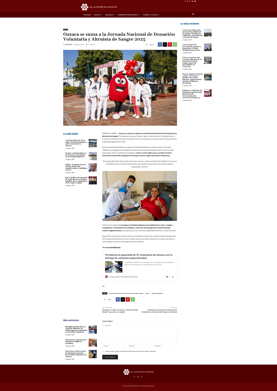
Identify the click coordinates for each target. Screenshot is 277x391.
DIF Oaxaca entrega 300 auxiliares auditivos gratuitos (75, 341)
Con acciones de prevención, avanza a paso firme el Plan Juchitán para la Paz (191, 47)
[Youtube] (195, 1)
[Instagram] (187, 1)
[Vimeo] (192, 1)
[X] (190, 1)
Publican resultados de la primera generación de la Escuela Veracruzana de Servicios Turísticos (192, 94)
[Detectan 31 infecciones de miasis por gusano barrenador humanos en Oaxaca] (93, 354)
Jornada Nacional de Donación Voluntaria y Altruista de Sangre (126, 293)
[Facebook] (185, 1)
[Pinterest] (170, 44)
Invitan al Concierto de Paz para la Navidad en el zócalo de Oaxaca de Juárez (159, 311)
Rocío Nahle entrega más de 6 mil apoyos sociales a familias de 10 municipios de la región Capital (76, 180)
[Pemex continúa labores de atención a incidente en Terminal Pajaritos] (93, 156)
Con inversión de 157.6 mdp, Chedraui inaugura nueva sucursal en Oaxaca (75, 143)
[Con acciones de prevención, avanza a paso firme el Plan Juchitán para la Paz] (208, 47)
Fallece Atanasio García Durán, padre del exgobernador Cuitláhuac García (76, 167)
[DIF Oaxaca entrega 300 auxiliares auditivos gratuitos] (93, 343)
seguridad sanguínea (157, 293)
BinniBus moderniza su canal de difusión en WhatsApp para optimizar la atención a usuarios (76, 329)
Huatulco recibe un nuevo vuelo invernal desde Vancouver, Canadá (120, 311)
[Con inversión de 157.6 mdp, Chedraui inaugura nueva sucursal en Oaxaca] (93, 143)
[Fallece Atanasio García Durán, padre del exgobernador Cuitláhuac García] (93, 167)
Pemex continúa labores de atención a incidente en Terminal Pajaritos (75, 155)
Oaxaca (66, 29)
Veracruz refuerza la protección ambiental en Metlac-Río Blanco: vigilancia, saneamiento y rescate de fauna (192, 33)
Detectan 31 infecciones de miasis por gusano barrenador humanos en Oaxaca (76, 354)
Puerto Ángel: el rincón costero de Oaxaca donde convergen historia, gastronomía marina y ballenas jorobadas (192, 78)
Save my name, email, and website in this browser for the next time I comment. (130, 351)
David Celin (68, 44)
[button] (193, 14)
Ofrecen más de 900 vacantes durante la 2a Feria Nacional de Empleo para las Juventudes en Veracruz (192, 62)
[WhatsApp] (175, 44)
